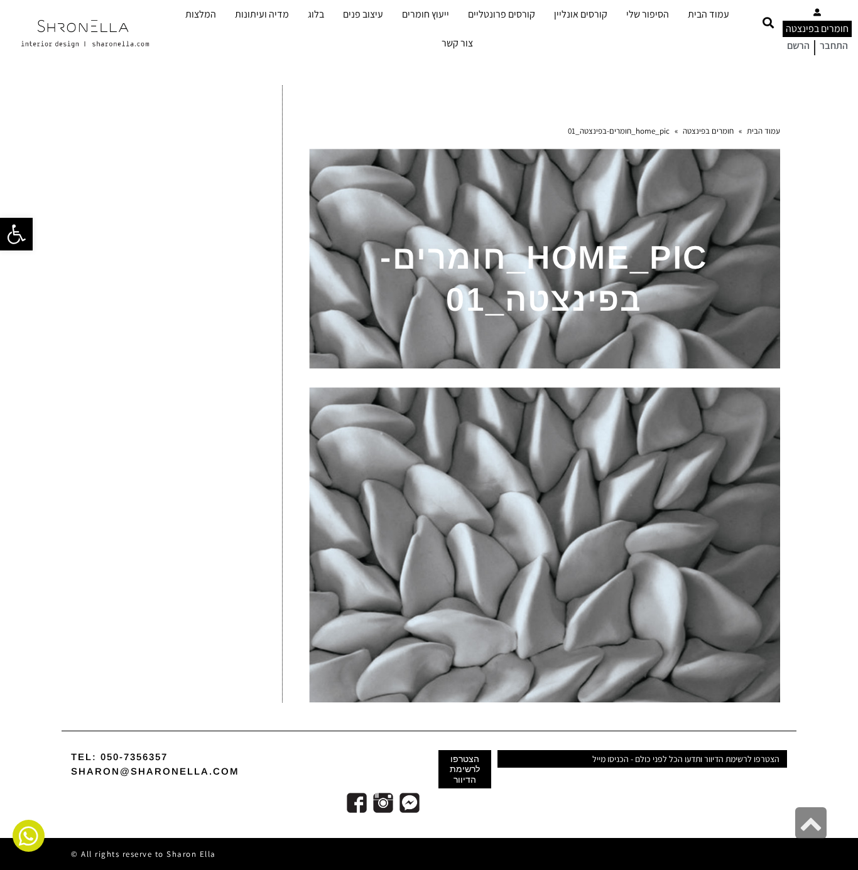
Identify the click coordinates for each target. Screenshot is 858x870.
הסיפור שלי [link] (647, 14)
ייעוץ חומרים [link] (425, 14)
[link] (16, 234)
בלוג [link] (316, 14)
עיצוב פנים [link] (363, 14)
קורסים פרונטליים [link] (501, 14)
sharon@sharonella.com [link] (155, 771)
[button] (768, 23)
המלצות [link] (200, 14)
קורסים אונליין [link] (580, 14)
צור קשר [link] (457, 43)
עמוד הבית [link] (708, 14)
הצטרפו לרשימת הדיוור (465, 769)
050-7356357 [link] (134, 756)
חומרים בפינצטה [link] (817, 28)
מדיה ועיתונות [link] (262, 14)
